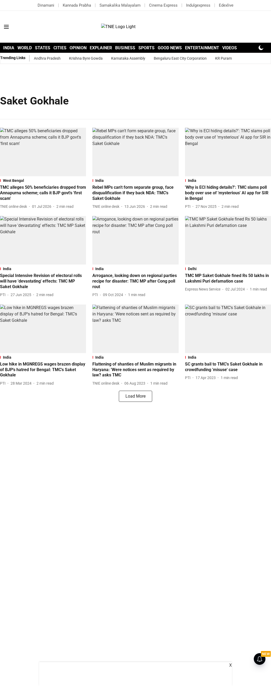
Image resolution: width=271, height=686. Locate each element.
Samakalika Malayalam (120, 5)
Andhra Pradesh (47, 58)
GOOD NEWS (170, 47)
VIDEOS (229, 47)
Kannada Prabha (77, 5)
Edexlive (226, 5)
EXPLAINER (101, 47)
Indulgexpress (198, 5)
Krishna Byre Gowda (86, 58)
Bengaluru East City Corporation (180, 58)
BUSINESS (125, 47)
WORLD (24, 47)
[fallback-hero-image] (43, 152)
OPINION (78, 47)
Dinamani (46, 5)
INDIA (8, 47)
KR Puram (223, 58)
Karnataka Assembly (128, 58)
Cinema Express (163, 5)
